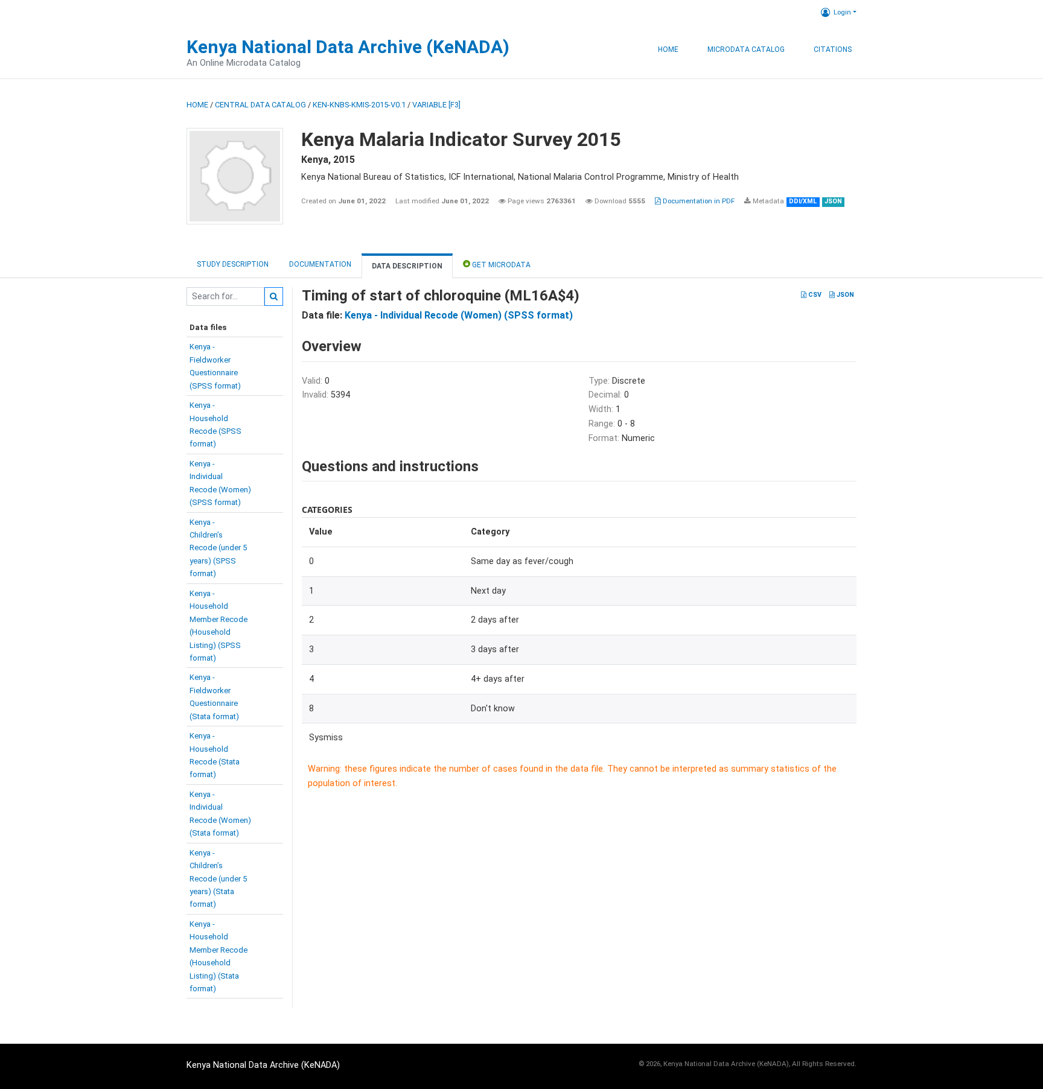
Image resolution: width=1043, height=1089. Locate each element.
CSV (813, 295)
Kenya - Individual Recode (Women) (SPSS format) (459, 315)
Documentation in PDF (698, 201)
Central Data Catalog (260, 104)
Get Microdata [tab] (500, 265)
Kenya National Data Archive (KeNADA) (348, 46)
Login (842, 12)
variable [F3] (436, 104)
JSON (844, 295)
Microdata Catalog (746, 49)
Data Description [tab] (407, 266)
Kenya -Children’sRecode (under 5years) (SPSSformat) (218, 548)
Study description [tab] (233, 264)
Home (668, 49)
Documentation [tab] (320, 264)
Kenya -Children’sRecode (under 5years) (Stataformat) (218, 878)
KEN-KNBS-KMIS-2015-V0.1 (359, 104)
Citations (833, 49)
